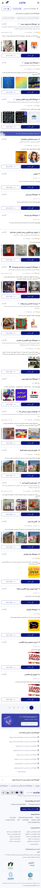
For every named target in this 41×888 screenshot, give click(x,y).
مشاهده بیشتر (21, 772)
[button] (20, 40)
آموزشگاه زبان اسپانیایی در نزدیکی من (21, 786)
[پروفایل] (3, 3)
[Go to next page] (10, 708)
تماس (29, 55)
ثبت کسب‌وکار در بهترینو (30, 724)
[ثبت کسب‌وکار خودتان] (7, 3)
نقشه (5, 9)
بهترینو (37, 786)
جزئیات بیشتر (9, 55)
